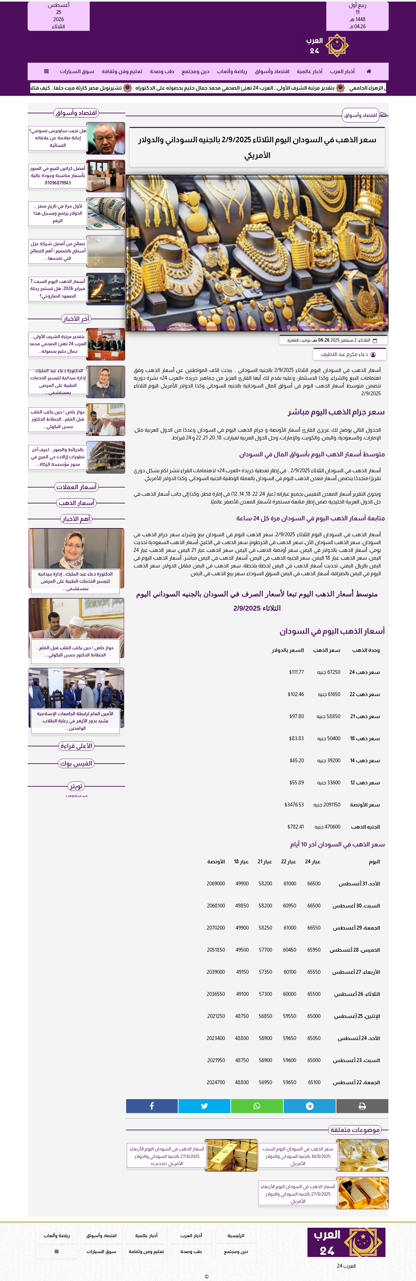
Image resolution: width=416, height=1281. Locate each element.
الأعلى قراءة (76, 745)
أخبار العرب (342, 71)
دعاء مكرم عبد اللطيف (344, 354)
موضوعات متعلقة (355, 1129)
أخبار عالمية (309, 71)
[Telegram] (309, 1106)
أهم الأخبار (76, 518)
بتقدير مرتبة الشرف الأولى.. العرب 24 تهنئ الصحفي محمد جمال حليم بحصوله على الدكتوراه (264, 88)
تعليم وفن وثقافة (121, 71)
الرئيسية (236, 1235)
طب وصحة (162, 71)
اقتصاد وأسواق (271, 71)
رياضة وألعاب (231, 71)
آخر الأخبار (76, 318)
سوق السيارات (76, 71)
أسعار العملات (76, 487)
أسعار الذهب (76, 503)
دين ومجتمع (195, 71)
